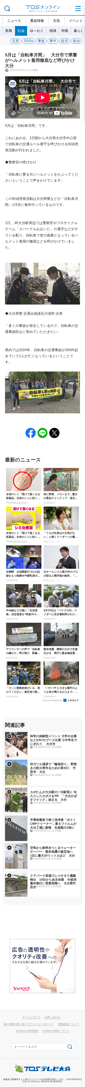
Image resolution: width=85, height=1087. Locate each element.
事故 (41, 41)
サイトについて (31, 1017)
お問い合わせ (52, 1017)
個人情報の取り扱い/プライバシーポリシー (29, 1024)
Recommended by (53, 700)
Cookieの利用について (55, 1030)
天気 (56, 21)
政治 (76, 41)
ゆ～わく (37, 31)
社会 (21, 31)
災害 (15, 41)
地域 (52, 31)
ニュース (14, 21)
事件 (52, 41)
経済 (64, 41)
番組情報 (37, 21)
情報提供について (68, 1024)
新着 (8, 31)
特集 (64, 31)
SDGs (28, 41)
